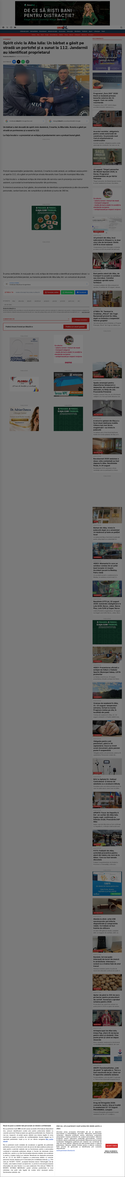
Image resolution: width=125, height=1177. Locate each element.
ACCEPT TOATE (112, 1145)
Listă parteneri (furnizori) (65, 1150)
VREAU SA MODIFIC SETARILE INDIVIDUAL (111, 1151)
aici (49, 1159)
